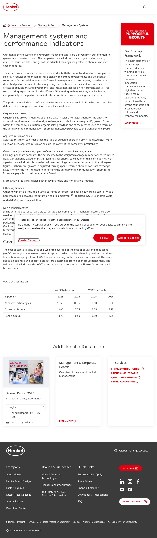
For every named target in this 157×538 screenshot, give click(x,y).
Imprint (21, 521)
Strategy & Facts (47, 25)
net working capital (93, 191)
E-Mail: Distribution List (126, 369)
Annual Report (14, 501)
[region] (80, 230)
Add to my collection (23, 422)
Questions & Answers (124, 377)
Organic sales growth (15, 113)
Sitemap (10, 521)
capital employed (60, 196)
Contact (128, 468)
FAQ (79, 501)
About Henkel (14, 474)
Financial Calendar (123, 373)
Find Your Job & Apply (89, 474)
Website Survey (132, 502)
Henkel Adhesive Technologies (51, 476)
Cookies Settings (28, 240)
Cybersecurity (130, 521)
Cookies (76, 521)
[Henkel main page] (11, 7)
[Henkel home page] (4, 25)
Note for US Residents (94, 521)
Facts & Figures (15, 488)
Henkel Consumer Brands (57, 485)
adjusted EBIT (96, 139)
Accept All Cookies (128, 237)
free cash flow (33, 200)
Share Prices (84, 481)
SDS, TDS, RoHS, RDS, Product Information (54, 493)
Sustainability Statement (25, 398)
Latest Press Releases (18, 494)
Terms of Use (34, 521)
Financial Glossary (123, 382)
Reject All (104, 237)
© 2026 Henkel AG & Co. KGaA (23, 530)
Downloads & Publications (92, 494)
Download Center (16, 508)
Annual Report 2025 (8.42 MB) (25, 414)
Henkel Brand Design (18, 481)
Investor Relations (22, 25)
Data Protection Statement (56, 521)
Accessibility (114, 521)
